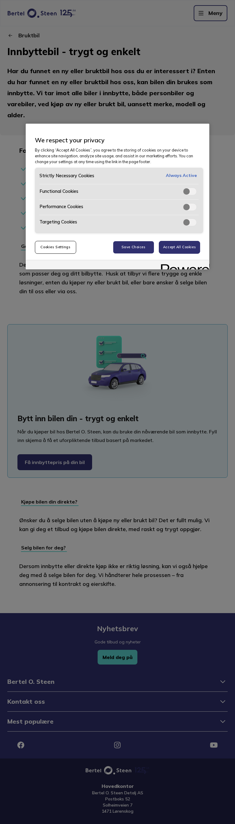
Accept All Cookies (179, 247)
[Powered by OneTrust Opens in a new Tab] (183, 265)
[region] (117, 196)
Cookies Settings (55, 247)
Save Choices (133, 247)
